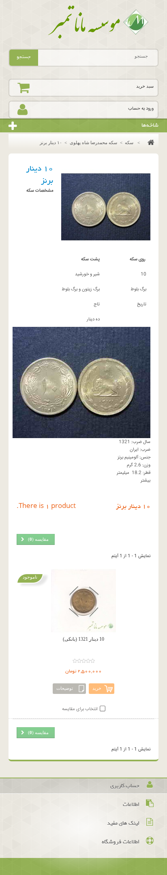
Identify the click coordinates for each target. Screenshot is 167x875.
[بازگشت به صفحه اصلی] (148, 142)
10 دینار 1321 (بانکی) (83, 639)
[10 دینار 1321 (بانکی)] (84, 600)
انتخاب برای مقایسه (80, 709)
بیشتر (145, 480)
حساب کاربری (124, 786)
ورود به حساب (141, 108)
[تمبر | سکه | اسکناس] (84, 22)
